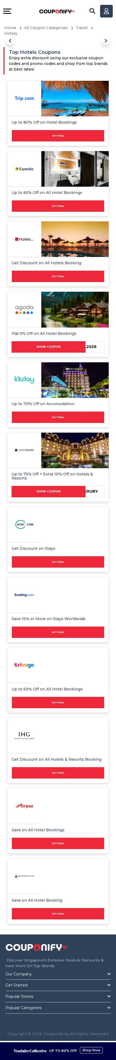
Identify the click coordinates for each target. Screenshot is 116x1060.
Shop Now (91, 1050)
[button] (10, 41)
